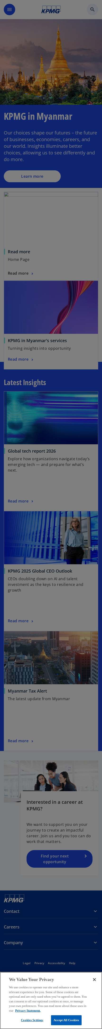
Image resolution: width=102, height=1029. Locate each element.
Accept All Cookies (66, 1020)
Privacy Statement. (28, 1010)
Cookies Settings (32, 1020)
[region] (51, 1000)
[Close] (94, 979)
